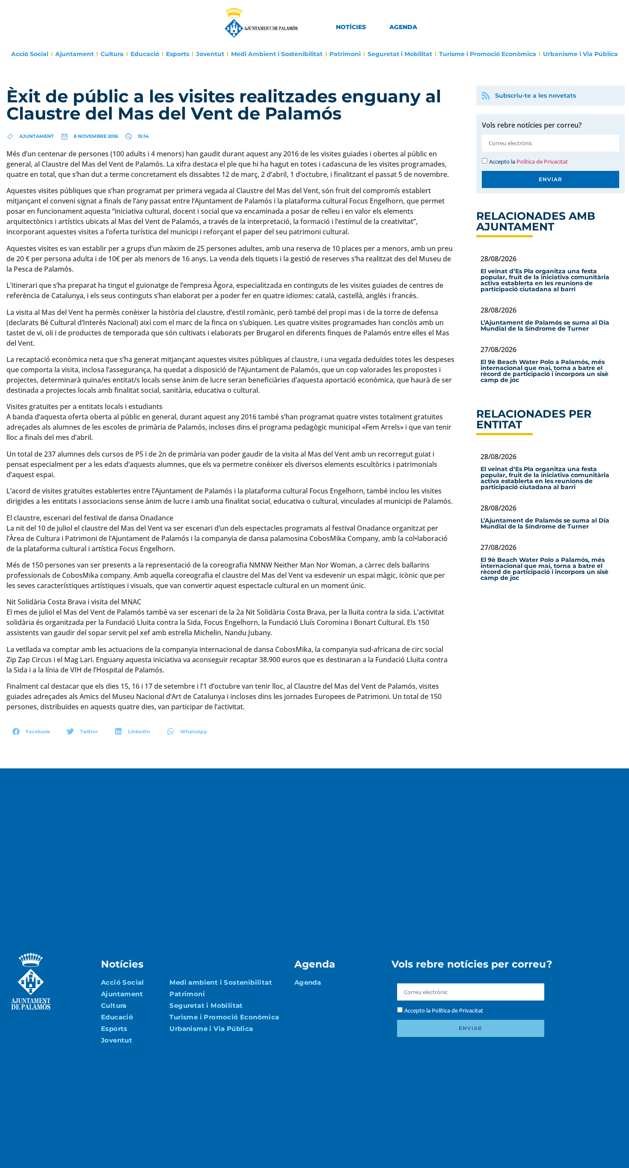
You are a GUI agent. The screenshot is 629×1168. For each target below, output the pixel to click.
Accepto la (528, 161)
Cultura (112, 54)
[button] (31, 731)
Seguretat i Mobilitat (400, 54)
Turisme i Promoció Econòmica (487, 54)
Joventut (210, 54)
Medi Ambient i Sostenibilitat (277, 54)
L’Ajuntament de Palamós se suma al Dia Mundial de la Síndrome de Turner (545, 325)
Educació (145, 54)
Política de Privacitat (542, 161)
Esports (177, 54)
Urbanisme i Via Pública (580, 54)
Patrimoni (345, 54)
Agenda (403, 27)
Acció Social (29, 54)
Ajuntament (74, 54)
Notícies (351, 27)
